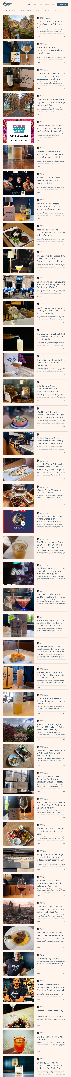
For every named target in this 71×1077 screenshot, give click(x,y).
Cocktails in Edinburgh (26, 10)
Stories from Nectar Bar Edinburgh (10, 10)
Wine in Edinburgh (49, 10)
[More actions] (65, 18)
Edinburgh (57, 10)
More (64, 10)
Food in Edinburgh (38, 10)
